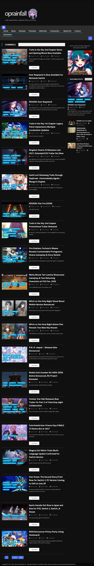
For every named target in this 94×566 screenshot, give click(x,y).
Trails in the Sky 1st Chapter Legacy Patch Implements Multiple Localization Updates (46, 127)
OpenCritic (67, 30)
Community (54, 30)
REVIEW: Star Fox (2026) (40, 203)
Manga (14, 185)
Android (6, 404)
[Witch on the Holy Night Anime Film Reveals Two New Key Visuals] (14, 331)
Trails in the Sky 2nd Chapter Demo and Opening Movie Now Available (45, 51)
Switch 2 (13, 62)
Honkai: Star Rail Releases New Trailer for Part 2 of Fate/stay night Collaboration (46, 402)
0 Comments (56, 56)
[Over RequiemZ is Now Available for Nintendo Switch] (14, 82)
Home (5, 30)
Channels (6, 55)
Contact (78, 30)
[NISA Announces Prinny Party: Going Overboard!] (14, 539)
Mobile (6, 314)
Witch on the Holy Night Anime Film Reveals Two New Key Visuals (46, 326)
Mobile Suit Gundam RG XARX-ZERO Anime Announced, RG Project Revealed (46, 376)
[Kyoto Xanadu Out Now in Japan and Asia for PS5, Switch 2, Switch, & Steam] (14, 512)
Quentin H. (79, 141)
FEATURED (14, 112)
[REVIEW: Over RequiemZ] (14, 109)
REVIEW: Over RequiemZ (40, 101)
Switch (6, 62)
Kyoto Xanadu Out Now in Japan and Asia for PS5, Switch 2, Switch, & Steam (46, 508)
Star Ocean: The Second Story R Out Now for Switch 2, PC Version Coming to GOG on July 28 (46, 480)
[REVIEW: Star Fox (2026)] (14, 210)
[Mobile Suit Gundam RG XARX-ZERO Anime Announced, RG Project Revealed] (14, 379)
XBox (13, 163)
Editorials (43, 30)
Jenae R (44, 81)
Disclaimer (7, 34)
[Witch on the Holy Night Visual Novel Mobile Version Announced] (14, 308)
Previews (32, 30)
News (13, 30)
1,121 (14, 557)
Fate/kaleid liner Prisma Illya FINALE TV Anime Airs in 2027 (46, 427)
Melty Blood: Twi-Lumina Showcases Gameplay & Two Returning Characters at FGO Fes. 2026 (46, 278)
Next (21, 557)
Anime (5, 335)
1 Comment (55, 229)
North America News (9, 60)
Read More (34, 68)
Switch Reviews (15, 114)
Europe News (16, 55)
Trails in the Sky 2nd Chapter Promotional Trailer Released (43, 225)
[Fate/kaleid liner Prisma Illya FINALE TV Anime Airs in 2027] (14, 432)
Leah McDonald (46, 206)
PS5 (24, 60)
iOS (15, 407)
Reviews (22, 30)
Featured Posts (76, 79)
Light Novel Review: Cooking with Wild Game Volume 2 (84, 146)
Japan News (7, 58)
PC (19, 60)
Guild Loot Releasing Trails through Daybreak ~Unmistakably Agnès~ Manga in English (46, 178)
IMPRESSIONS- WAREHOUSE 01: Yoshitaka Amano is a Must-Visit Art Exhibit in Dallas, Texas (84, 132)
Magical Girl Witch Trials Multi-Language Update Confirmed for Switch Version (44, 454)
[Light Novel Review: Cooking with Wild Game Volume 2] (72, 145)
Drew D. (78, 152)
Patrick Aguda (46, 56)
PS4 (9, 285)
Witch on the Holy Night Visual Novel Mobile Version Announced (46, 302)
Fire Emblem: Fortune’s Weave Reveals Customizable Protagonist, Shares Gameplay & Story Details (46, 251)
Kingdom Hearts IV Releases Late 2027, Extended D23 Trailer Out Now (46, 151)
